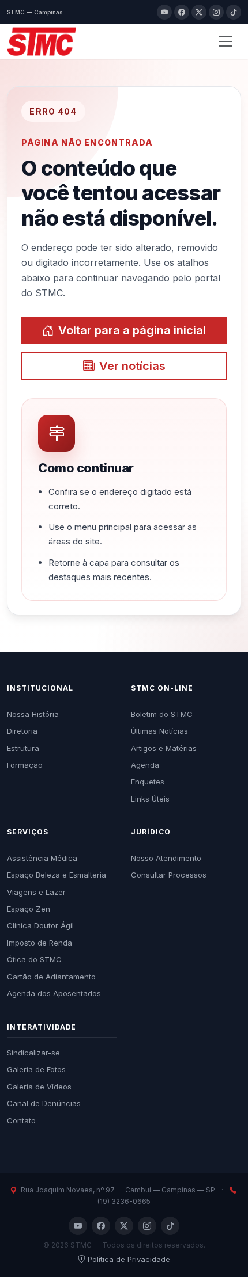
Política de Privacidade (129, 1259)
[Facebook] (181, 12)
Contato (21, 1120)
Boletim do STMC (162, 714)
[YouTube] (164, 12)
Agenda (145, 764)
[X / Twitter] (198, 12)
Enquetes (147, 781)
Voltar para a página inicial (132, 330)
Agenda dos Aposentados (54, 993)
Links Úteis (150, 798)
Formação (25, 764)
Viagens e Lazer (36, 892)
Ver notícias (132, 366)
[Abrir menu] (225, 41)
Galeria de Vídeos (39, 1086)
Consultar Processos (168, 874)
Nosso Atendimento (166, 858)
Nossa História (33, 714)
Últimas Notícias (159, 730)
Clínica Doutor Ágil (40, 925)
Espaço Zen (28, 908)
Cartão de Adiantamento (51, 976)
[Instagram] (216, 12)
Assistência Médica (42, 858)
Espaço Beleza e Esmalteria (56, 874)
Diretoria (22, 730)
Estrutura (23, 748)
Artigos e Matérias (164, 748)
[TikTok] (233, 12)
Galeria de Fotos (36, 1069)
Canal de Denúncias (44, 1103)
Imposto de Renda (39, 942)
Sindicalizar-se (33, 1052)
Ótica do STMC (34, 959)
